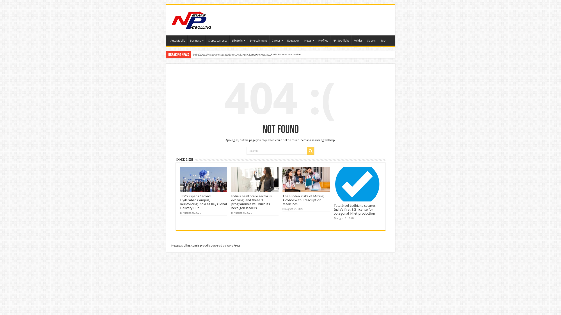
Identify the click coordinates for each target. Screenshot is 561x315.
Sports (371, 40)
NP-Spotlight (341, 40)
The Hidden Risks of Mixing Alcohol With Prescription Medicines (232, 54)
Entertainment (258, 40)
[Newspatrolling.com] (191, 19)
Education (293, 40)
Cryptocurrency (217, 40)
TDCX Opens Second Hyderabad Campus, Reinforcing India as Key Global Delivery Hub (203, 202)
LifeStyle (237, 40)
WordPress (233, 245)
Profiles (323, 40)
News (307, 40)
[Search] (310, 151)
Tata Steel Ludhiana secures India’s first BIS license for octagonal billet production (355, 209)
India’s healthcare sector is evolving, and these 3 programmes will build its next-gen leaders (251, 202)
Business (195, 40)
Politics (358, 40)
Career (276, 40)
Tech (383, 40)
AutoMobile (177, 40)
